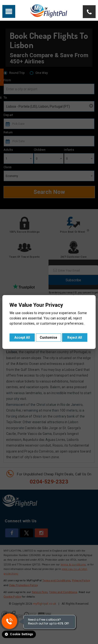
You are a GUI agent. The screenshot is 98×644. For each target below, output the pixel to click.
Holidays (25, 11)
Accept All (22, 337)
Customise (48, 337)
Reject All (74, 337)
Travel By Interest (52, 11)
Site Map (80, 11)
